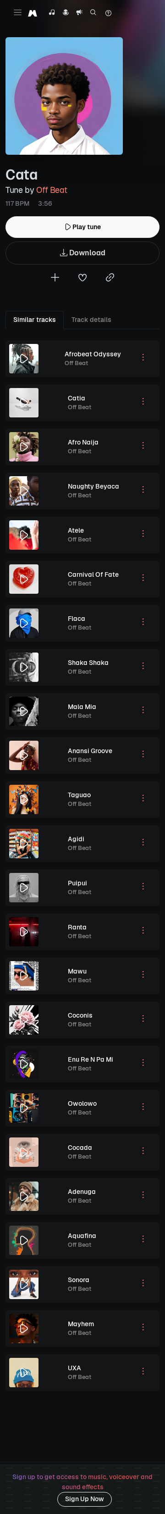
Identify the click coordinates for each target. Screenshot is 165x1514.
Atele (76, 530)
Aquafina (82, 1236)
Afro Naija (83, 442)
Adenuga (82, 1192)
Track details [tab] (91, 319)
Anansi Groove (90, 751)
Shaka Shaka (88, 663)
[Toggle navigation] (17, 12)
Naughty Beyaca (93, 486)
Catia (76, 398)
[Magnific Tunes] (32, 13)
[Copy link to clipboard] (110, 278)
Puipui (77, 883)
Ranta (77, 927)
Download (86, 253)
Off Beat (51, 190)
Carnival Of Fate (93, 574)
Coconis (80, 1015)
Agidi (76, 839)
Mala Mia (82, 707)
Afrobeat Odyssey (93, 354)
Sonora (78, 1280)
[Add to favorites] (82, 278)
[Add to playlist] (55, 278)
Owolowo (82, 1103)
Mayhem (81, 1324)
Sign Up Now (84, 1499)
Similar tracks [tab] (34, 319)
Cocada (80, 1147)
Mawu (77, 971)
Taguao (79, 795)
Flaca (76, 618)
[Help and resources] (108, 13)
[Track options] (143, 359)
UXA (74, 1368)
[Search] (93, 13)
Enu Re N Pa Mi (90, 1059)
